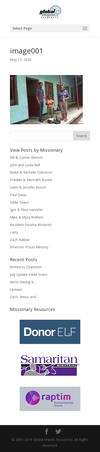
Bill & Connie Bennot (26, 157)
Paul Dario (18, 195)
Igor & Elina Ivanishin (26, 209)
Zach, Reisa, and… (24, 296)
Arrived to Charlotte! (26, 267)
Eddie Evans (19, 202)
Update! (16, 289)
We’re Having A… (23, 282)
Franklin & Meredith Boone (31, 179)
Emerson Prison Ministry (29, 247)
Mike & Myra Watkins (26, 217)
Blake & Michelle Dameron (31, 172)
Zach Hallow (19, 239)
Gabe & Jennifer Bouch (28, 187)
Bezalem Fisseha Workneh (31, 224)
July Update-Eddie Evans (29, 274)
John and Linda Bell (25, 165)
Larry (14, 232)
